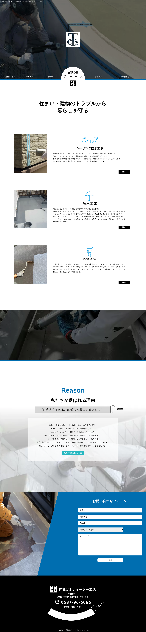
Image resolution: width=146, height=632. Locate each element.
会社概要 (98, 77)
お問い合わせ (124, 77)
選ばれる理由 (9, 77)
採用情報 (49, 77)
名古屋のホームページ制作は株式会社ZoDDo (134, 631)
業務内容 (29, 77)
